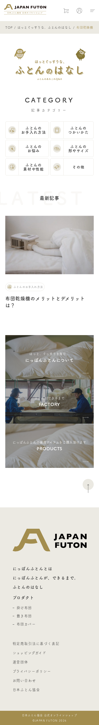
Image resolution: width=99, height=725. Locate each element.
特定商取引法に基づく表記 (36, 643)
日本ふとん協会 (26, 690)
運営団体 (20, 662)
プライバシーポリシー (32, 671)
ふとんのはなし (28, 587)
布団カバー (26, 624)
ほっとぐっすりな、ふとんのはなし (44, 27)
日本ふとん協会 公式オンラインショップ (25, 9)
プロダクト (23, 598)
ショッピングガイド (30, 653)
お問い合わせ (24, 680)
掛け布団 (24, 608)
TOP (9, 27)
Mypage (79, 10)
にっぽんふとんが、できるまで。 (46, 578)
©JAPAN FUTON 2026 (49, 718)
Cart (66, 10)
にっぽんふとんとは (33, 569)
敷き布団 (24, 616)
